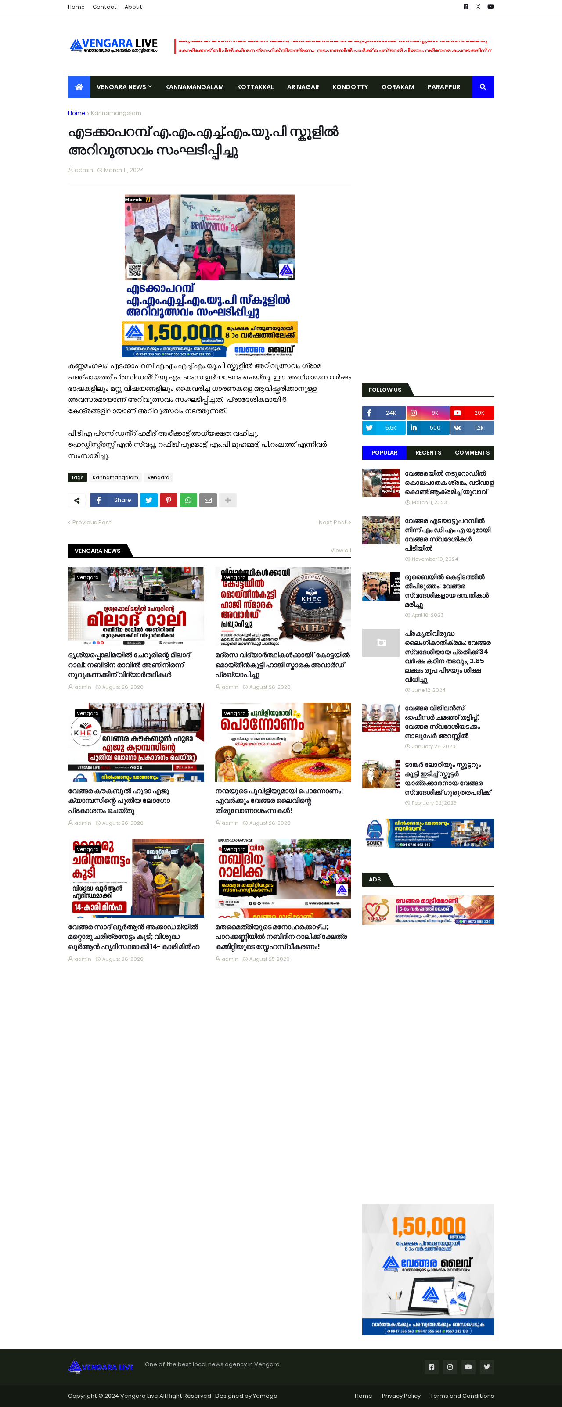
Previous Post (92, 522)
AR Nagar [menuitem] (303, 86)
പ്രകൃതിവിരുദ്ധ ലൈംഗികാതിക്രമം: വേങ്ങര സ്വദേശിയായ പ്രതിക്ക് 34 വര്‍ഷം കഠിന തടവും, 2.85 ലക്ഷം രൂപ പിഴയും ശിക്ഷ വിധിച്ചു (448, 656)
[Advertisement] (428, 240)
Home (76, 7)
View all (341, 550)
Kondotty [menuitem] (350, 86)
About (133, 7)
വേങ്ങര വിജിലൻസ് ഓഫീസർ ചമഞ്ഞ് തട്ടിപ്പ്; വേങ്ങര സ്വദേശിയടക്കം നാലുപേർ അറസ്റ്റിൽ (442, 721)
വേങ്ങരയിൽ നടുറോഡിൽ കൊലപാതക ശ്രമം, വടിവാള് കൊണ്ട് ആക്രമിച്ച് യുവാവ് (449, 482)
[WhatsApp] (188, 500)
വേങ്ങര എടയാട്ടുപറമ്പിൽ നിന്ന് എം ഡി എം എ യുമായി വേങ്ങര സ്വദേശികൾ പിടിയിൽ (447, 534)
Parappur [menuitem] (444, 86)
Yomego (265, 1396)
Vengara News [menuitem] (121, 86)
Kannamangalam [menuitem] (194, 86)
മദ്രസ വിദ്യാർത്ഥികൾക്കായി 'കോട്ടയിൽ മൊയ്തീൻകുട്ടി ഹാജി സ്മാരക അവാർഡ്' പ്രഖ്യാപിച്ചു (282, 665)
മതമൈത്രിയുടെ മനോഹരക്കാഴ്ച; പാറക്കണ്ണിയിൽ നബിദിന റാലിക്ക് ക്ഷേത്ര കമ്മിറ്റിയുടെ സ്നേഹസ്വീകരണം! (281, 937)
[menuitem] (79, 87)
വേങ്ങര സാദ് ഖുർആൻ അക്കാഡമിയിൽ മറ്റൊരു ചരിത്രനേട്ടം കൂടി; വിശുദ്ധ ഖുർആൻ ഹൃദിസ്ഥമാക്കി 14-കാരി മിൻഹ (133, 937)
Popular (384, 452)
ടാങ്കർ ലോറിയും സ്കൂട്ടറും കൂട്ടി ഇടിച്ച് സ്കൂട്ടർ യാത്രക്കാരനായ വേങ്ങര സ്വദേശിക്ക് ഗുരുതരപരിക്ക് (447, 778)
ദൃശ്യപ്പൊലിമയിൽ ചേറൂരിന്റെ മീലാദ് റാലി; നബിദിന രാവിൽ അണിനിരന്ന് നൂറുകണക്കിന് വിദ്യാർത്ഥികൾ (129, 665)
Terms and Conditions (462, 1396)
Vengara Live (139, 1396)
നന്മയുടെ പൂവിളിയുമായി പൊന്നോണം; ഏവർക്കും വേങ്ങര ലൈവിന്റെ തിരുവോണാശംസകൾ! (279, 801)
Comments (472, 452)
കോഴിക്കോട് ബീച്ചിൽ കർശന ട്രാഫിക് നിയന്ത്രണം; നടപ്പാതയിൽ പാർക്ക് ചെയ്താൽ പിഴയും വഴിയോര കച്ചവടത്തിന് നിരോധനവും (351, 46)
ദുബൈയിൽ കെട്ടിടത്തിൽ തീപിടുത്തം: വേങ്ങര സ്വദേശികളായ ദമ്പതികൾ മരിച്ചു (447, 590)
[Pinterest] (168, 500)
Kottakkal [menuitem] (255, 86)
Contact (105, 7)
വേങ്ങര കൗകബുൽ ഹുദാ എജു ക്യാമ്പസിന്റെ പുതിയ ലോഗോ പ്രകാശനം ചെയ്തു (119, 801)
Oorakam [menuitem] (398, 86)
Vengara (158, 477)
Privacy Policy (401, 1396)
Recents (428, 452)
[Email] (208, 500)
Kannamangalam (116, 113)
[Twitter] (149, 500)
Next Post (333, 522)
